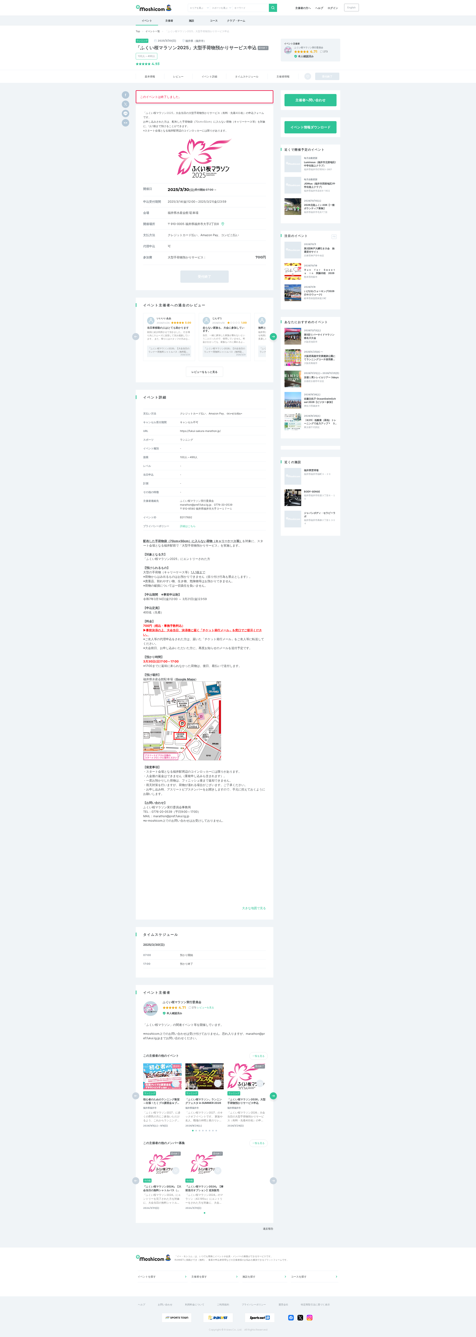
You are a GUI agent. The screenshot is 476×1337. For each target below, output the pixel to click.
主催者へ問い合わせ (310, 100)
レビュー (178, 76)
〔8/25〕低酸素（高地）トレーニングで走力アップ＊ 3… (320, 422)
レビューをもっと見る (205, 371)
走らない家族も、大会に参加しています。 (223, 329)
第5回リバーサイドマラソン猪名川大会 (319, 336)
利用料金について (194, 1304)
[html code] (125, 123)
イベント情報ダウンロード (310, 127)
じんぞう (217, 318)
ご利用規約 (223, 1304)
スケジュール (246, 76)
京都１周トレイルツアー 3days (321, 377)
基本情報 (150, 76)
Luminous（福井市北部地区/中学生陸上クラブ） (320, 164)
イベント (147, 20)
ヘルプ (319, 7)
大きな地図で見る (254, 908)
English (351, 7)
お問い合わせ (165, 1304)
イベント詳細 (209, 76)
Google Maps (185, 679)
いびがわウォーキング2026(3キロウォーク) (319, 293)
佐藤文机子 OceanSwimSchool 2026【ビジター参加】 (320, 400)
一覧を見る (259, 1055)
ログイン (333, 7)
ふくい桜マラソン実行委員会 (308, 47)
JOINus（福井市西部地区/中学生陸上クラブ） (319, 185)
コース (214, 20)
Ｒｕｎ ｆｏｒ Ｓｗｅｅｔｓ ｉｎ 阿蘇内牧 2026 (319, 271)
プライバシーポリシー (254, 1304)
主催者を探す (199, 1276)
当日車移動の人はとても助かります (168, 327)
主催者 (169, 20)
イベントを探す (147, 1276)
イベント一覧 (152, 31)
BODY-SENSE (312, 491)
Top (138, 31)
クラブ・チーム (236, 20)
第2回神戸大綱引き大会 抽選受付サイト (319, 250)
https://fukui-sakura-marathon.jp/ (200, 430)
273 (325, 51)
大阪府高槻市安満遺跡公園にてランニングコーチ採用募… (319, 357)
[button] (273, 336)
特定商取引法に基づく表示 (315, 1304)
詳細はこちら (188, 526)
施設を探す (248, 1276)
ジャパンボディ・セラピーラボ (319, 514)
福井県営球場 (311, 470)
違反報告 (268, 1228)
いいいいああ (164, 318)
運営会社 (283, 1304)
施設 (191, 20)
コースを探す (299, 1276)
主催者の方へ (303, 7)
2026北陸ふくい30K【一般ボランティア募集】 (319, 206)
